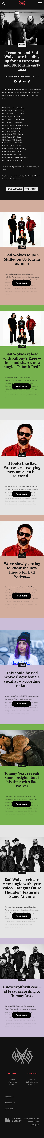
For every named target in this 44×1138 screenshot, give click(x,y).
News (22, 45)
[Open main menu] (40, 3)
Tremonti (30, 189)
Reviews (12, 1085)
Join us (32, 1079)
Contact (31, 1085)
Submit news (32, 1082)
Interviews (12, 1082)
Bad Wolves (15, 189)
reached (20, 176)
